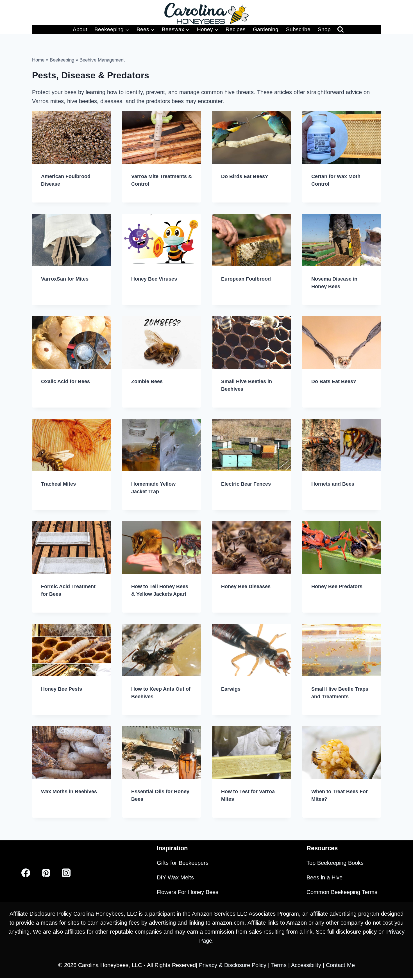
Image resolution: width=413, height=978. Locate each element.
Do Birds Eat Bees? (244, 176)
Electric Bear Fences (246, 484)
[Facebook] (26, 873)
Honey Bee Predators (336, 586)
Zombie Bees (147, 381)
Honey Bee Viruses (154, 279)
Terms (279, 965)
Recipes (236, 29)
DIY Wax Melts (175, 877)
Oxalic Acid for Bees (65, 381)
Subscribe (298, 29)
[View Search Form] (340, 29)
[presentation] (71, 137)
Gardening (265, 29)
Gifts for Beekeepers (182, 863)
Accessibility (307, 965)
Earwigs (230, 689)
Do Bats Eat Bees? (333, 381)
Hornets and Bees (332, 484)
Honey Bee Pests (61, 689)
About (80, 29)
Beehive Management (102, 60)
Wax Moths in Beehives (69, 791)
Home (38, 60)
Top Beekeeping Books (335, 863)
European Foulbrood (246, 279)
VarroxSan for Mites (64, 279)
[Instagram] (66, 873)
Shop (324, 29)
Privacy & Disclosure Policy (233, 965)
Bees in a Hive (324, 877)
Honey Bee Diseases (246, 586)
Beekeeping (62, 60)
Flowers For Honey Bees (187, 892)
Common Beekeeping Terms (342, 892)
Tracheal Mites (58, 484)
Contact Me (340, 965)
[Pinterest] (46, 873)
